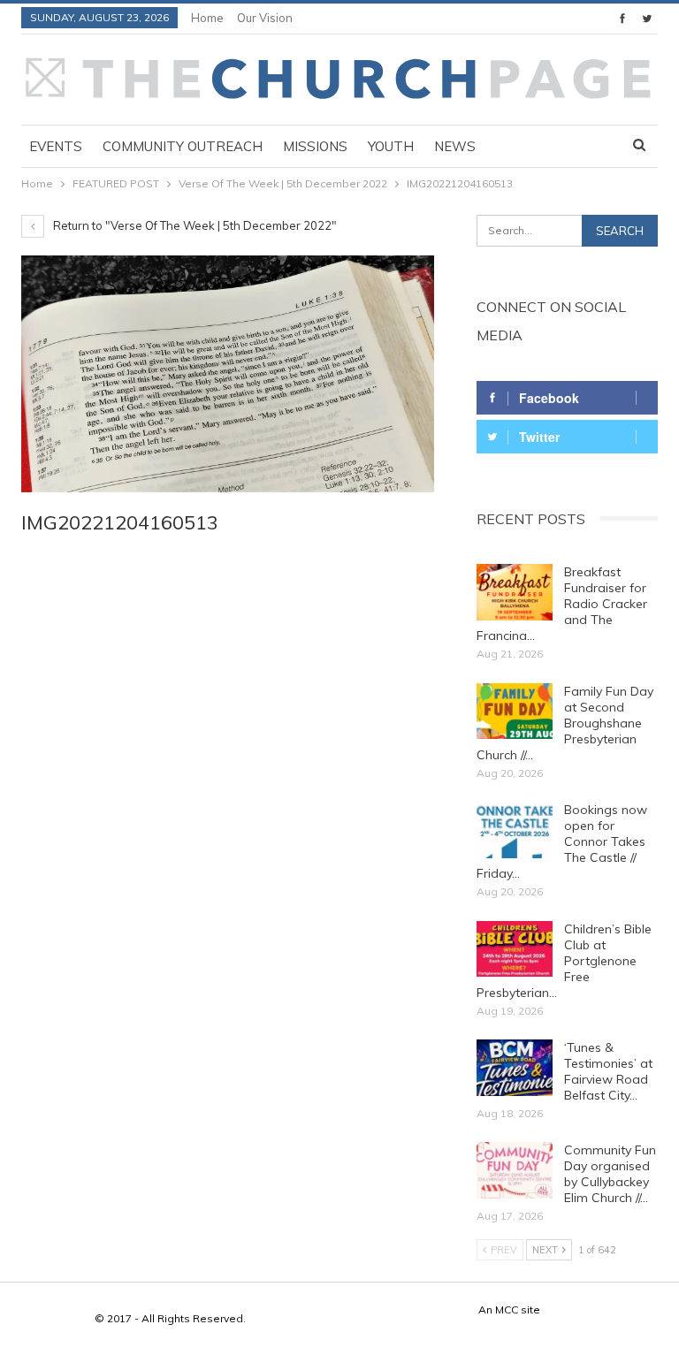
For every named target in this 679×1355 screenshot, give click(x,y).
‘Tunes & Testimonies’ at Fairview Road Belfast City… (608, 1071)
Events (55, 146)
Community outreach (183, 146)
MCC (506, 1309)
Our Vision (265, 18)
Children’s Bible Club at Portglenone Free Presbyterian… (564, 961)
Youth (391, 146)
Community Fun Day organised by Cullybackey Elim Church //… (610, 1174)
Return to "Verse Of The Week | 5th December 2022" (193, 225)
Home (207, 18)
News (455, 146)
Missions (315, 146)
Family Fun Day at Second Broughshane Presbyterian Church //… (565, 723)
